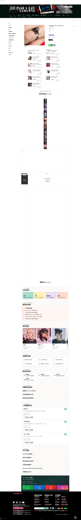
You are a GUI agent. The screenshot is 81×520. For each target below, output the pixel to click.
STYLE (68, 15)
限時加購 (19, 15)
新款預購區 (28, 15)
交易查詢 (66, 5)
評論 (49, 91)
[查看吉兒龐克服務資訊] (5, 518)
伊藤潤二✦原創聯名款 (35, 15)
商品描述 (41, 91)
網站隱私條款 (40, 519)
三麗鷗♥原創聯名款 (43, 15)
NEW (23, 15)
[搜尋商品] (71, 7)
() (62, 5)
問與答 (45, 91)
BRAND (63, 15)
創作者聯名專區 (57, 15)
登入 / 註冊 (70, 5)
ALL (10, 15)
